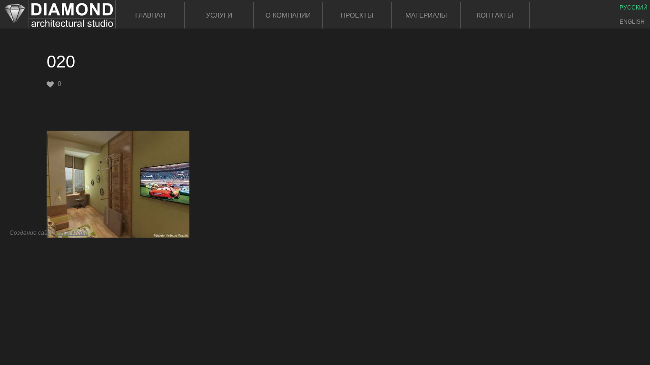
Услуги (219, 15)
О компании (288, 15)
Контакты (495, 15)
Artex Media (72, 233)
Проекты (357, 15)
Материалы (426, 15)
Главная (150, 15)
